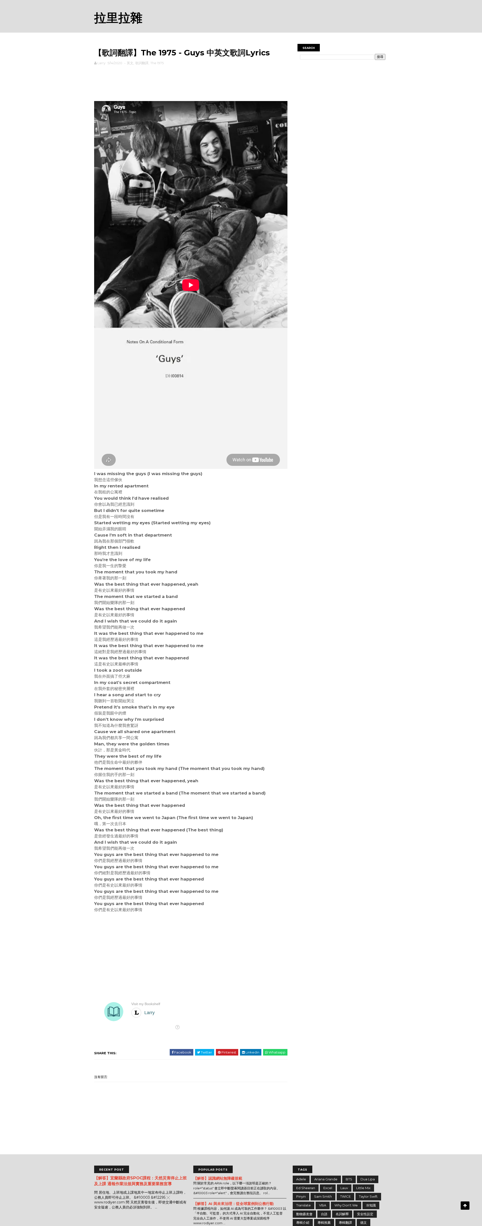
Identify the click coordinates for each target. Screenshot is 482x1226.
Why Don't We (346, 1205)
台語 (324, 1214)
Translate (303, 1205)
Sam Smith (323, 1196)
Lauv (344, 1188)
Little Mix (363, 1188)
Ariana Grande (325, 1179)
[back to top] (465, 1205)
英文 (130, 63)
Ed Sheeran (305, 1188)
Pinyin (301, 1196)
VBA (322, 1205)
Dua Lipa (367, 1179)
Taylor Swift (368, 1196)
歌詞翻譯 (141, 63)
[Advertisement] (190, 82)
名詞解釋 (342, 1214)
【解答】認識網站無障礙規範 (217, 1178)
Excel (327, 1188)
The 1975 (157, 63)
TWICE (345, 1196)
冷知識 (371, 1205)
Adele (301, 1179)
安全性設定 (365, 1214)
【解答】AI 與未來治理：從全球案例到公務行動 (233, 1203)
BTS (349, 1179)
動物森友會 (304, 1214)
